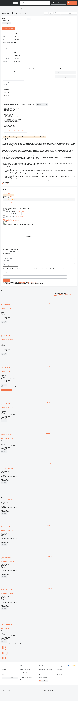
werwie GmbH (6, 193)
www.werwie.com (7, 219)
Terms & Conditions (25, 669)
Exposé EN (6, 95)
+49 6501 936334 (19, 216)
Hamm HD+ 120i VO (7, 407)
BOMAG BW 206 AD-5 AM (8, 593)
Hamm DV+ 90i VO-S (7, 469)
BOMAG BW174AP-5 (7, 438)
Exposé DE (6, 92)
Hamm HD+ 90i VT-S (7, 308)
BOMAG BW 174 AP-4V (8, 561)
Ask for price (7, 23)
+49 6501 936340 (19, 218)
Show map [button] (29, 236)
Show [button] (13, 211)
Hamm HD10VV (5, 371)
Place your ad (6, 390)
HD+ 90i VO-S (17, 36)
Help (3, 672)
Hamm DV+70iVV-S (6, 500)
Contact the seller (9, 28)
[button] (46, 13)
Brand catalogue (24, 679)
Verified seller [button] (9, 195)
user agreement (32, 282)
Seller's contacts (6, 674)
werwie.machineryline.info (9, 202)
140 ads (10, 196)
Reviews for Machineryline (26, 677)
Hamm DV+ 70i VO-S (7, 530)
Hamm (15, 33)
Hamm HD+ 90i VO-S (7, 339)
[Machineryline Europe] (6, 2)
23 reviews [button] (16, 199)
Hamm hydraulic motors (60, 294)
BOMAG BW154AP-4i (7, 628)
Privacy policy (23, 672)
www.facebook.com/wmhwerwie (11, 220)
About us (4, 669)
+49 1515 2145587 (20, 211)
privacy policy (22, 282)
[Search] (22, 3)
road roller (16, 39)
